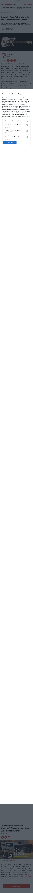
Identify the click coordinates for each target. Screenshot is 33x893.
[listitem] (16, 121)
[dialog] (16, 446)
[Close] (29, 92)
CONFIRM (10, 142)
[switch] (27, 125)
